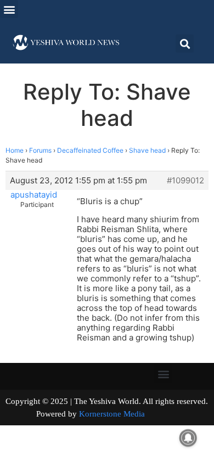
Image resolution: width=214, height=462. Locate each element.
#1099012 (185, 181)
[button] (9, 9)
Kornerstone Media (112, 413)
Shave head (147, 150)
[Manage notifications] (188, 438)
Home (14, 150)
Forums (40, 150)
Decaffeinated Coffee (90, 150)
